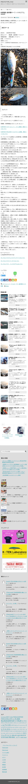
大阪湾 (18, 735)
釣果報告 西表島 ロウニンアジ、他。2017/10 (17, 358)
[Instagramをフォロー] (7, 280)
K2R (16, 720)
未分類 (4, 767)
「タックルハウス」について (9, 745)
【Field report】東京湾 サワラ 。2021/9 (17, 346)
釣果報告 (17, 17)
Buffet (11, 717)
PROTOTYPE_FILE (7, 2)
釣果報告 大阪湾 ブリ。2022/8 (17, 334)
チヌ (13, 727)
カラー (4, 757)
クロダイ (11, 722)
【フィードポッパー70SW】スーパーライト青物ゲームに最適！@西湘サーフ (17, 296)
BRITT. (8, 717)
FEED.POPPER (18, 717)
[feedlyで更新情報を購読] (13, 280)
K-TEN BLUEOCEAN (10, 720)
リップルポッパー (18, 733)
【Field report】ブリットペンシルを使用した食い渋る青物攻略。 (17, 310)
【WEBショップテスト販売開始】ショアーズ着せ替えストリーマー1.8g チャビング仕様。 (14, 513)
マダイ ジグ (12, 731)
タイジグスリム (8, 727)
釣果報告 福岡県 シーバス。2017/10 (16, 322)
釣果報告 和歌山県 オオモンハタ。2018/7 (17, 396)
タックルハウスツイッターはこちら (10, 261)
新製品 (4, 764)
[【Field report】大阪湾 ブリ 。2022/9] (4, 372)
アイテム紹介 (5, 752)
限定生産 (4, 771)
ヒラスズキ (5, 729)
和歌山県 (14, 735)
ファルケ (13, 284)
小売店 (4, 762)
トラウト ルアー (22, 727)
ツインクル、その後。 (11, 603)
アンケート (5, 755)
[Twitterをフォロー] (2, 280)
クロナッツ (15, 722)
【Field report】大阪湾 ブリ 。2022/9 (17, 370)
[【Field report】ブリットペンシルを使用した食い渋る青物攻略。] (4, 311)
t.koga (7, 286)
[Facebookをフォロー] (4, 280)
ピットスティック (15, 729)
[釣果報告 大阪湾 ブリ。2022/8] (4, 337)
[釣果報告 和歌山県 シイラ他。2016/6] (4, 410)
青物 (2, 286)
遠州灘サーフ (22, 284)
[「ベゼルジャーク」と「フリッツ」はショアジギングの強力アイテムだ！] (4, 385)
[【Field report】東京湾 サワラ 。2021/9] (4, 348)
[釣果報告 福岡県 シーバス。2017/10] (4, 325)
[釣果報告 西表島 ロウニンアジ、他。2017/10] (4, 360)
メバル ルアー (5, 733)
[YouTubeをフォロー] (10, 280)
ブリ (17, 284)
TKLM (19, 721)
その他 (4, 759)
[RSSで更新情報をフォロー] (15, 280)
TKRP (23, 720)
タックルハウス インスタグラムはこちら (12, 264)
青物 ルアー (16, 737)
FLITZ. (13, 718)
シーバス (6, 725)
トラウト (17, 727)
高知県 (25, 737)
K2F (13, 721)
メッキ (23, 731)
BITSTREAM (3, 717)
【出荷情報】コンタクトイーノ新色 (11, 475)
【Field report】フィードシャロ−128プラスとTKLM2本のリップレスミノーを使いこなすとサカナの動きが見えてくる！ (16, 616)
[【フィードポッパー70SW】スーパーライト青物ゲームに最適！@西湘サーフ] (4, 298)
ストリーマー (22, 725)
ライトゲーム (11, 733)
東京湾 (22, 735)
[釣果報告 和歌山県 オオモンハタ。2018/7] (4, 398)
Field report (5, 747)
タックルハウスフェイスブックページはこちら (13, 257)
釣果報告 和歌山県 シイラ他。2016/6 (17, 408)
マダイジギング (18, 731)
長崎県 (6, 737)
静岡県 (22, 737)
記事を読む (18, 305)
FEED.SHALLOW (6, 719)
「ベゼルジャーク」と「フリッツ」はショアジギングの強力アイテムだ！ (17, 383)
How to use (5, 750)
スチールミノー (6, 284)
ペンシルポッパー (7, 731)
